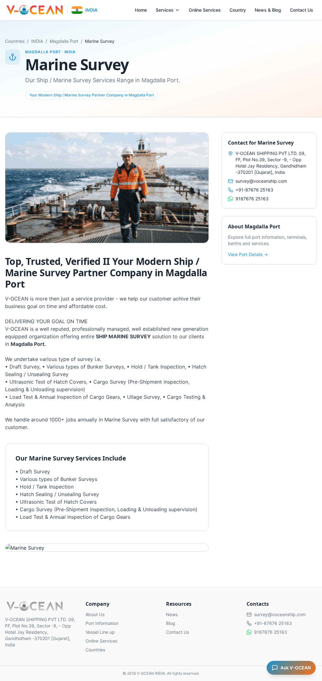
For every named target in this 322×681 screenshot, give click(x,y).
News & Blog (268, 10)
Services (165, 10)
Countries (15, 41)
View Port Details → (248, 254)
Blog (170, 623)
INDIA (37, 41)
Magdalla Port (64, 41)
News (172, 614)
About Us (95, 614)
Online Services (205, 10)
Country (238, 10)
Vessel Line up (100, 632)
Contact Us (301, 10)
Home (141, 10)
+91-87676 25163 (254, 189)
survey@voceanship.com (261, 181)
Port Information (102, 623)
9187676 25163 (252, 198)
